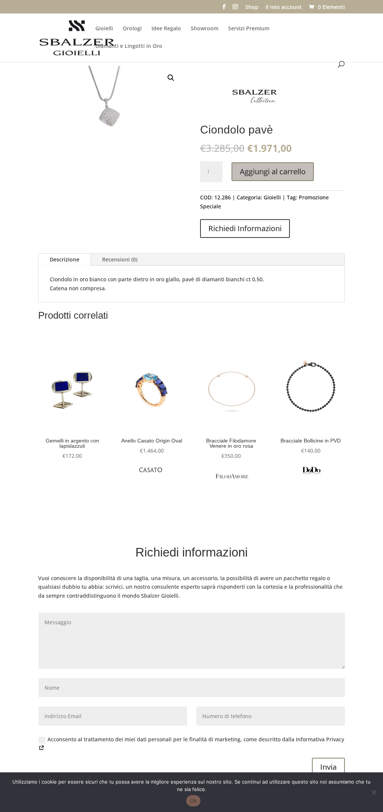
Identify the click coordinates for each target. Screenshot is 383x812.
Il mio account (284, 7)
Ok (193, 801)
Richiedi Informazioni (245, 228)
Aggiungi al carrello (273, 171)
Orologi (132, 29)
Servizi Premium (248, 29)
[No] (373, 792)
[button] (171, 78)
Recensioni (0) (119, 259)
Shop (251, 7)
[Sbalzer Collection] (256, 97)
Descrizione (64, 259)
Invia (328, 767)
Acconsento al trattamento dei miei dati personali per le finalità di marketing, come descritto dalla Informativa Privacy (196, 739)
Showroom (204, 29)
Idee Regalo (166, 29)
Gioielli (104, 29)
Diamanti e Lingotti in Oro (128, 46)
